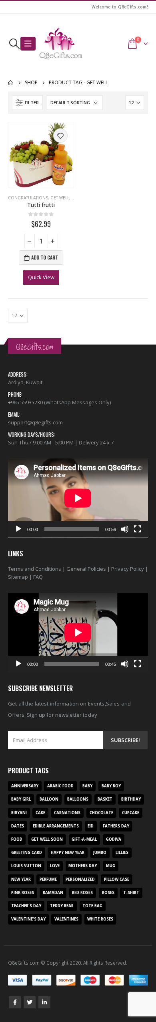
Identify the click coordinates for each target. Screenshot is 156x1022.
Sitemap (18, 576)
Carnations (67, 812)
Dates (17, 826)
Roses (108, 892)
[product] (41, 155)
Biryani (19, 812)
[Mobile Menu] (28, 44)
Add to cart (44, 257)
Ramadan (53, 892)
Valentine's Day (28, 919)
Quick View (41, 277)
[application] (78, 497)
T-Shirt (131, 892)
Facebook (15, 1002)
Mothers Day (82, 865)
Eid (91, 826)
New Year (21, 879)
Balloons (77, 799)
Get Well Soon (47, 839)
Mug (110, 865)
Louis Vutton (26, 865)
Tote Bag (92, 905)
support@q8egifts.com (35, 422)
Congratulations (28, 198)
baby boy (111, 786)
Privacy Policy (127, 568)
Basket (105, 799)
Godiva (113, 839)
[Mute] (125, 529)
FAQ (38, 576)
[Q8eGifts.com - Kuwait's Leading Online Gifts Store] (61, 44)
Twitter (30, 1002)
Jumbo (99, 852)
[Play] (18, 529)
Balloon (49, 799)
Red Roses (82, 892)
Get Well (59, 198)
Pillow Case (116, 879)
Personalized (80, 879)
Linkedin (44, 1002)
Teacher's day (26, 905)
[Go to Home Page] (11, 83)
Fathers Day (116, 826)
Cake (40, 812)
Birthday (131, 799)
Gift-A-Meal (84, 839)
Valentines (66, 919)
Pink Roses (22, 892)
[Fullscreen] (138, 529)
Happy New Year (67, 852)
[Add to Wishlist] (60, 135)
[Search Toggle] (14, 44)
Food (16, 839)
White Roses (100, 919)
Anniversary (24, 786)
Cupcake (130, 812)
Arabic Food (60, 786)
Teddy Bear (62, 905)
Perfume (48, 879)
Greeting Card (26, 852)
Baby (87, 786)
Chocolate (101, 812)
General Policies (86, 568)
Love (55, 865)
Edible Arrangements (56, 826)
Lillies (122, 852)
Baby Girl (21, 799)
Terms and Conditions (34, 568)
